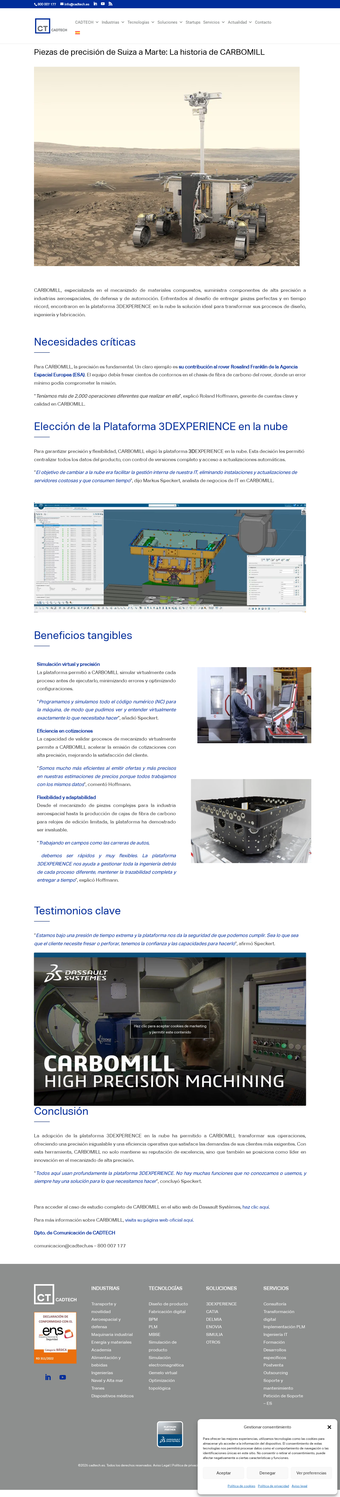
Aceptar (223, 1473)
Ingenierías (102, 1372)
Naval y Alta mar (107, 1380)
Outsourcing (276, 1372)
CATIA (212, 1311)
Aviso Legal (161, 1465)
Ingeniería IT (276, 1334)
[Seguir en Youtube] (62, 1377)
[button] (329, 1427)
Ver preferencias (311, 1473)
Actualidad (237, 22)
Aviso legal (299, 1486)
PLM (153, 1326)
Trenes (97, 1388)
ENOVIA (214, 1326)
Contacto (263, 22)
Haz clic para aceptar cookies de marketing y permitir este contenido (170, 1029)
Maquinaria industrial (112, 1334)
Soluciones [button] (167, 22)
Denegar (267, 1473)
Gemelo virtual (163, 1372)
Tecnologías (138, 22)
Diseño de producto (168, 1303)
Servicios (211, 22)
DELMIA (214, 1319)
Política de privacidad (273, 1486)
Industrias (110, 22)
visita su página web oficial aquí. (159, 1220)
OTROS (213, 1342)
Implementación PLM (284, 1326)
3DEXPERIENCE (221, 1303)
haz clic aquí (256, 1207)
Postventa (273, 1365)
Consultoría (275, 1303)
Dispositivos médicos (112, 1395)
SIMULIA (214, 1334)
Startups (193, 22)
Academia (101, 1349)
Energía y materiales (111, 1342)
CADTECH (84, 22)
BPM (153, 1319)
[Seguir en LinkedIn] (47, 1377)
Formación (274, 1342)
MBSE (154, 1334)
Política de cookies (241, 1486)
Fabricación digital (167, 1311)
